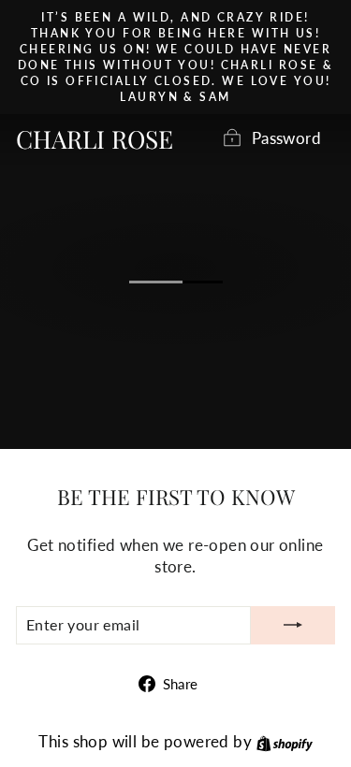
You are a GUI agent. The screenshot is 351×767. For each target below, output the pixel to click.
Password (286, 138)
